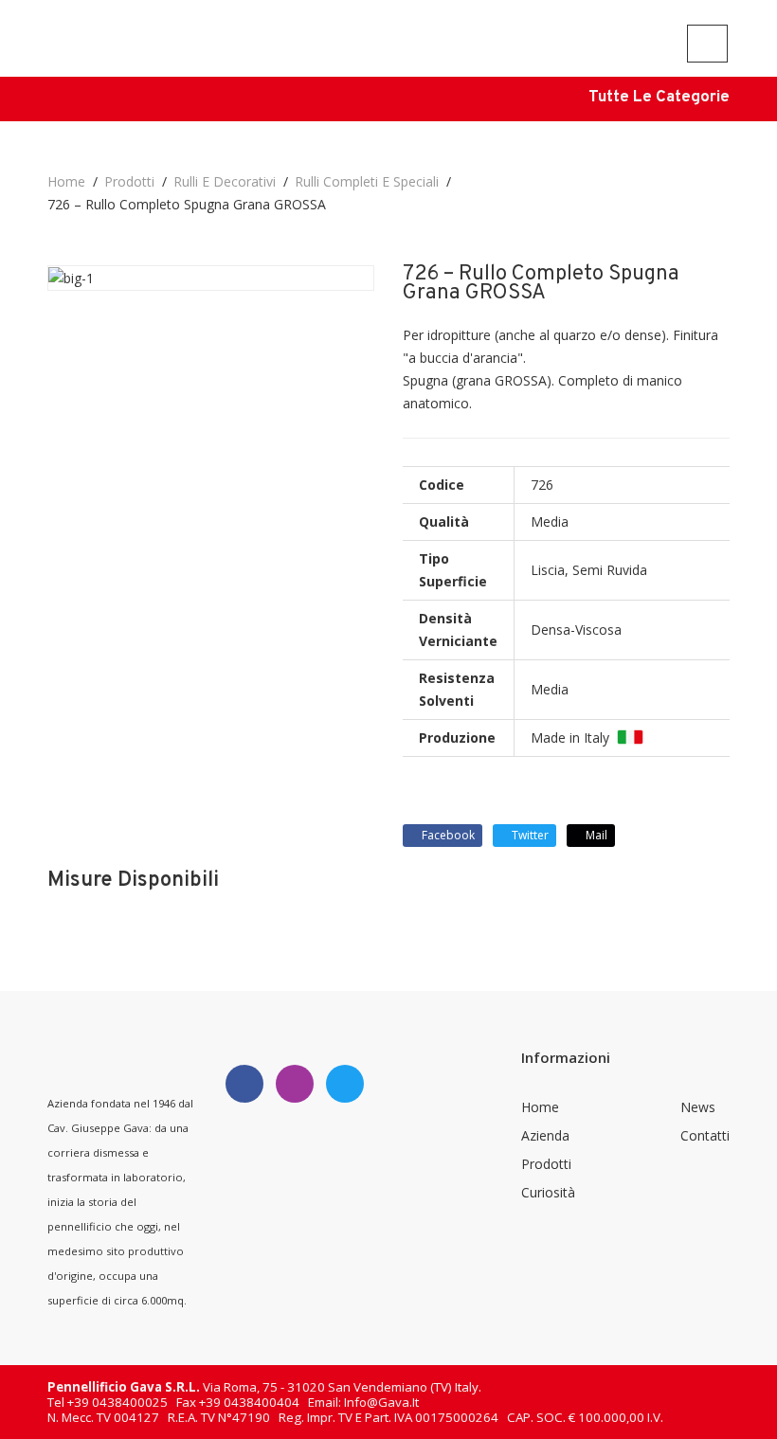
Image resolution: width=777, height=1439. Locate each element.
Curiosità (548, 1192)
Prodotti (129, 181)
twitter (529, 835)
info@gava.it (381, 1402)
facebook (447, 835)
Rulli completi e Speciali (367, 181)
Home (540, 1107)
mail (595, 835)
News (697, 1107)
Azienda (545, 1135)
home (66, 181)
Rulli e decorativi (224, 181)
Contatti (705, 1135)
